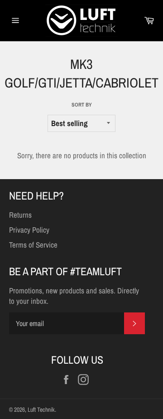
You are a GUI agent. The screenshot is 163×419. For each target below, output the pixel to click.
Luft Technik (41, 409)
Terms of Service (33, 244)
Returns (20, 215)
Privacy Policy (29, 229)
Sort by (82, 104)
